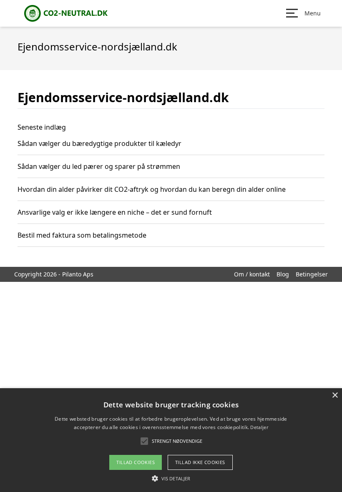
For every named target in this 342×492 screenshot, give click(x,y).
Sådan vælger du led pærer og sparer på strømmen (99, 166)
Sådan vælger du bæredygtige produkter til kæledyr (99, 143)
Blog (283, 274)
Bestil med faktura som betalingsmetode (82, 235)
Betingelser (312, 274)
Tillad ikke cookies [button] (200, 462)
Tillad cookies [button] (135, 462)
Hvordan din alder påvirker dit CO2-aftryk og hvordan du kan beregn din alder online (152, 189)
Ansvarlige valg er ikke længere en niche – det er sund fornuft (115, 212)
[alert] (171, 440)
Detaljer (259, 427)
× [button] (335, 395)
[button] (171, 478)
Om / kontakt (252, 274)
